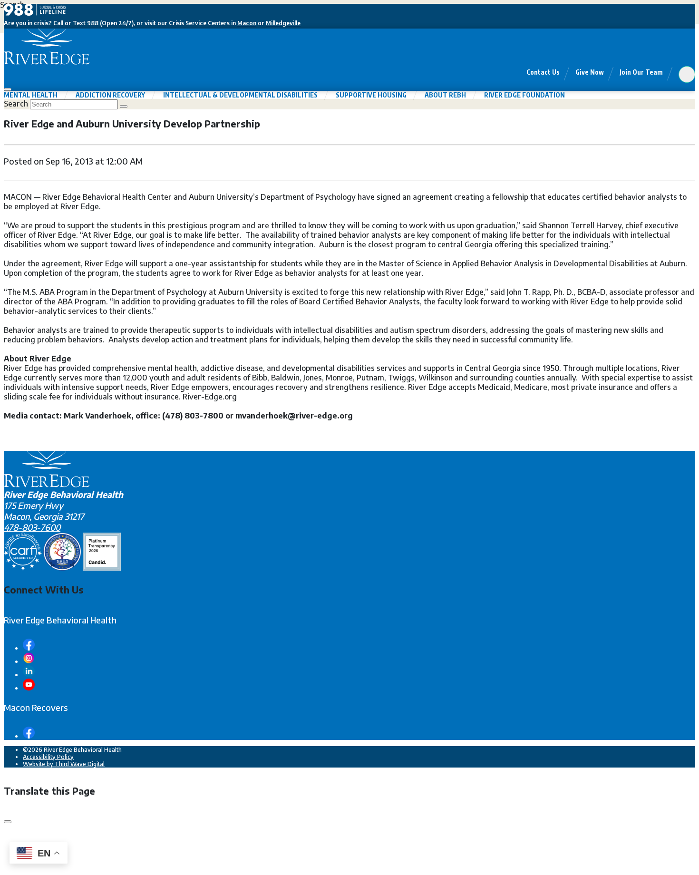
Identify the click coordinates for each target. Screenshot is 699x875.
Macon (246, 23)
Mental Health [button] (31, 95)
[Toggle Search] (687, 74)
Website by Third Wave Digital (64, 764)
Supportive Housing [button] (371, 95)
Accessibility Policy (48, 756)
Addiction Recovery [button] (110, 95)
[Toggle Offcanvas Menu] (7, 89)
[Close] (7, 821)
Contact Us (543, 72)
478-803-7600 (32, 527)
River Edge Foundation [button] (524, 95)
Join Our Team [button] (641, 72)
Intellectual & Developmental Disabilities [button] (240, 95)
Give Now (589, 72)
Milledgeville (283, 23)
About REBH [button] (445, 95)
